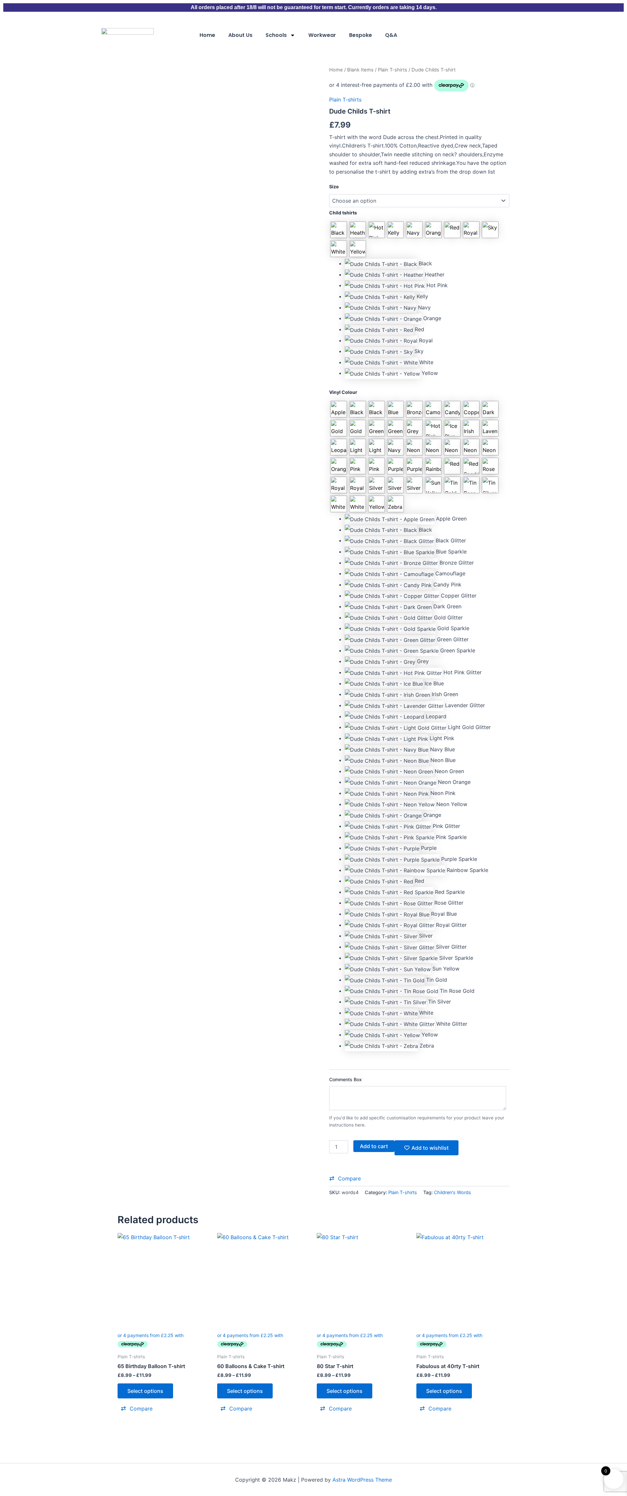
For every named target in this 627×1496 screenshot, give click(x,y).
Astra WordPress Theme (362, 1479)
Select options (145, 1391)
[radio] (338, 230)
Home (207, 35)
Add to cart (374, 1146)
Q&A (391, 35)
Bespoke (360, 35)
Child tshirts (343, 212)
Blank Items (360, 70)
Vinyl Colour (343, 392)
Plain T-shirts (392, 70)
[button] (427, 263)
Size (334, 186)
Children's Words (452, 1192)
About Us (240, 35)
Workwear (322, 35)
